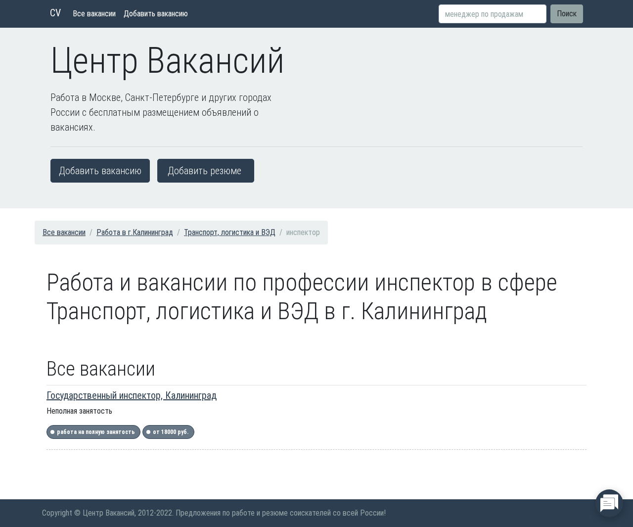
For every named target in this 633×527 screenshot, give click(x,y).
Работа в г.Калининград (134, 232)
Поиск (567, 13)
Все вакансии (94, 13)
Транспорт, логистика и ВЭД (229, 232)
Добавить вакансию (156, 13)
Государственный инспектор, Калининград (131, 395)
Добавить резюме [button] (204, 171)
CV (55, 13)
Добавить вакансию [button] (100, 171)
